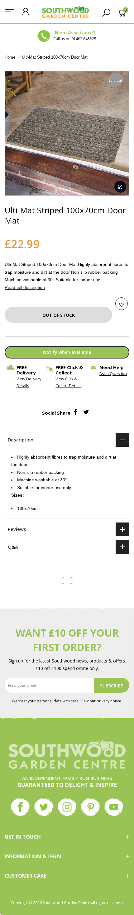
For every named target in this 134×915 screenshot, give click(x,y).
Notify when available (67, 352)
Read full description (25, 287)
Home (10, 57)
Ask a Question (113, 373)
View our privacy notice (100, 701)
